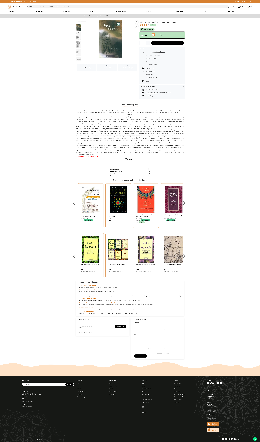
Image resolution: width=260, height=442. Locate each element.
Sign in (237, 1)
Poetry (108, 16)
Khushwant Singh (169, 218)
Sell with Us (177, 388)
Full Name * (136, 335)
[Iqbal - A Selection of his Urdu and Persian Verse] (78, 28)
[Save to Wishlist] (136, 22)
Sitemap (176, 402)
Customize (177, 386)
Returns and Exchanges (152, 92)
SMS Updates (178, 405)
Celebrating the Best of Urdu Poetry (173, 215)
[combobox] (133, 6)
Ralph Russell (141, 218)
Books (90, 16)
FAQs (143, 386)
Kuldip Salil (85, 218)
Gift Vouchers (178, 399)
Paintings (79, 394)
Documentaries (146, 394)
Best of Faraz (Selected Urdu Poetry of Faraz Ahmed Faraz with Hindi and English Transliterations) (90, 266)
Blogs (143, 391)
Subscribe (69, 384)
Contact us (244, 1)
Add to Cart (167, 43)
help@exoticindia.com (149, 304)
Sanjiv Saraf (168, 267)
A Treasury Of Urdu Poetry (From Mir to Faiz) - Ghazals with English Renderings (90, 216)
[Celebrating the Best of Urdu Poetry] (174, 212)
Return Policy (113, 386)
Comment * (137, 322)
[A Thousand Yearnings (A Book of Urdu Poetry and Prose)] (146, 212)
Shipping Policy (113, 391)
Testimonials (145, 397)
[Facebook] (208, 383)
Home (85, 16)
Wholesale (177, 391)
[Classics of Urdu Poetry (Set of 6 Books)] (118, 262)
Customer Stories (147, 399)
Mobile (151, 344)
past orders (125, 309)
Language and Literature (99, 16)
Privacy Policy (166, 353)
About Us (144, 383)
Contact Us (177, 383)
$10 (145, 36)
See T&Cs (89, 69)
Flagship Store (210, 396)
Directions (209, 402)
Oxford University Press (158, 51)
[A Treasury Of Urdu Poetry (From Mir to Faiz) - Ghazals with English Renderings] (91, 212)
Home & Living (81, 397)
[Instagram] (216, 383)
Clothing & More (81, 391)
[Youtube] (221, 383)
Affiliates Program (179, 394)
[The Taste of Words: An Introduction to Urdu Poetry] (118, 212)
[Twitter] (211, 383)
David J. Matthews (155, 55)
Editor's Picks (145, 402)
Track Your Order (179, 397)
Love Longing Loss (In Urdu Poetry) (172, 264)
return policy (178, 296)
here (114, 309)
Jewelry (79, 388)
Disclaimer (112, 383)
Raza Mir (112, 218)
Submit (141, 356)
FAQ (251, 1)
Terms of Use (159, 353)
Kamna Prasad (177, 218)
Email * (135, 344)
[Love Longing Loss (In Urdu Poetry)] (174, 262)
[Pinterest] (213, 383)
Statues (79, 383)
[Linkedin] (218, 383)
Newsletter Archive (147, 388)
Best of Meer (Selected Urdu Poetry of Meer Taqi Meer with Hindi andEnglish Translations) (145, 266)
